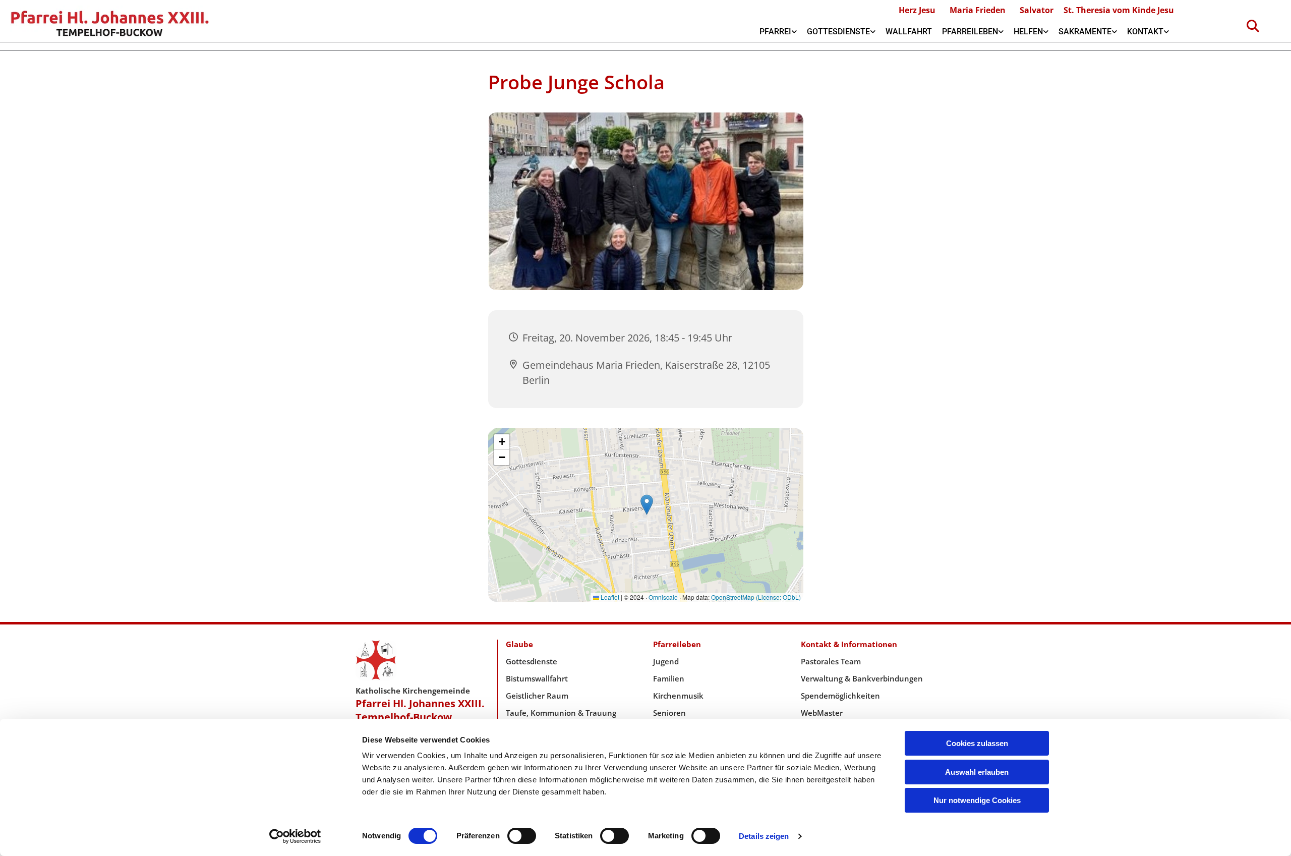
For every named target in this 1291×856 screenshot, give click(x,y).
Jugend (666, 661)
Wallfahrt (909, 31)
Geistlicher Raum (537, 696)
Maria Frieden (978, 10)
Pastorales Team (831, 661)
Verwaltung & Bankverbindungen (862, 678)
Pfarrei (775, 31)
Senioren (669, 713)
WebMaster (822, 713)
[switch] (521, 836)
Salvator (1036, 10)
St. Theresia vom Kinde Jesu (1119, 10)
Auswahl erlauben (977, 772)
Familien (668, 678)
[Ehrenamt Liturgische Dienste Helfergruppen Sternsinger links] (1045, 31)
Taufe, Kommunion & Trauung (561, 713)
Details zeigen (764, 836)
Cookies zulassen (977, 743)
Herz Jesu (917, 10)
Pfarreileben (970, 31)
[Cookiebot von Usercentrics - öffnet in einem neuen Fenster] (295, 836)
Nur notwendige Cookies (977, 800)
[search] (1253, 26)
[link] (778, 31)
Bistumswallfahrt (537, 678)
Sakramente (1085, 31)
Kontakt (1145, 31)
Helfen (1028, 31)
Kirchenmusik (678, 696)
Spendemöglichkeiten (840, 696)
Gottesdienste (838, 31)
